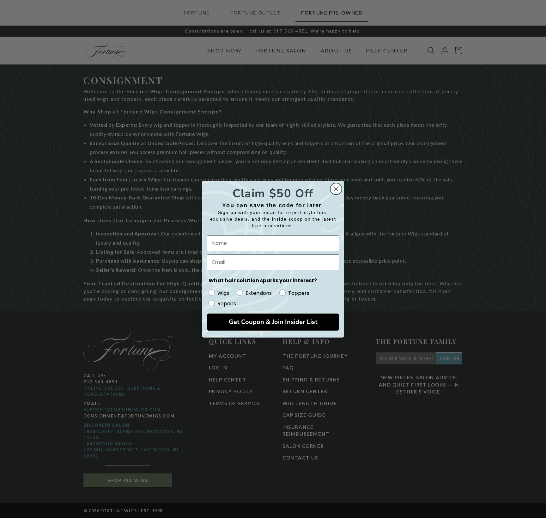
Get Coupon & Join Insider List (273, 322)
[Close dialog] (336, 188)
